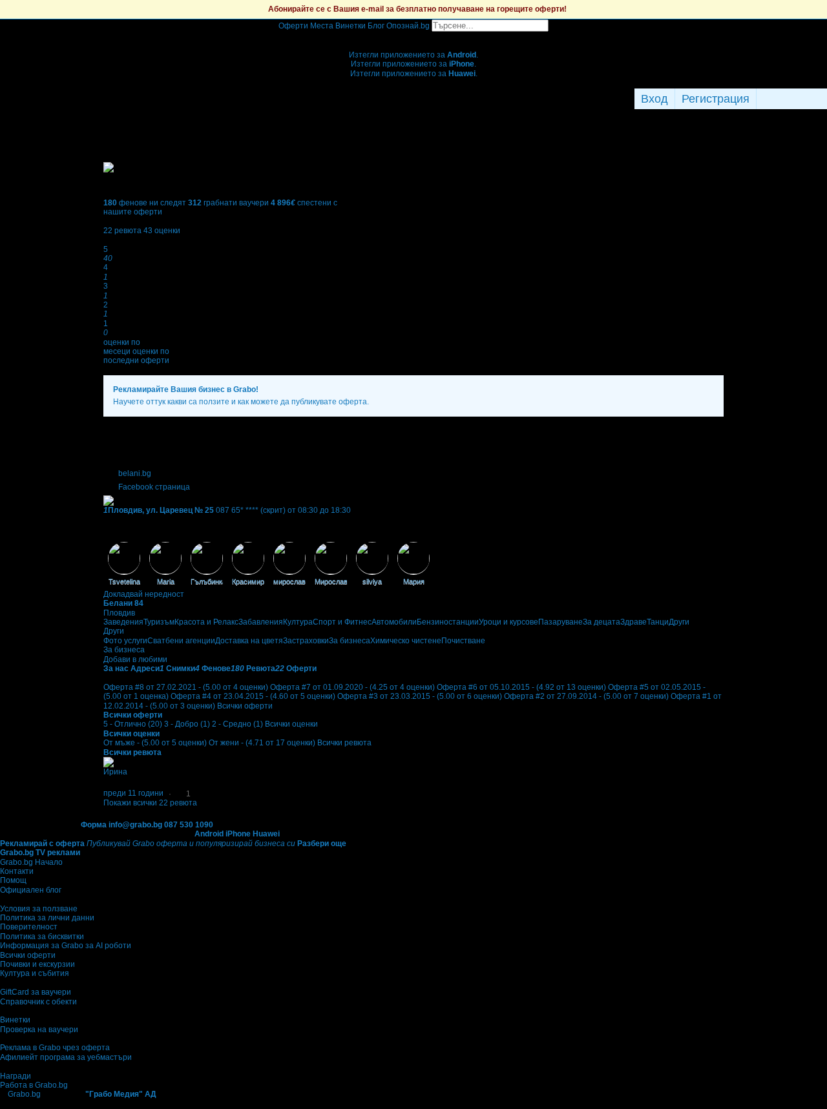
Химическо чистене (405, 640)
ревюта (122, 230)
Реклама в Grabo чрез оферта (55, 1047)
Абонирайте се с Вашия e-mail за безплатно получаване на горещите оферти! (417, 9)
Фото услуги (125, 640)
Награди (15, 1076)
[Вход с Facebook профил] (789, 98)
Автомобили (394, 622)
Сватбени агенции (181, 640)
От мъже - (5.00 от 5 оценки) (155, 742)
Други (679, 622)
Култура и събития (34, 973)
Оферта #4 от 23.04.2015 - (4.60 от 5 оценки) (253, 696)
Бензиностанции (448, 622)
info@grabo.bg (135, 824)
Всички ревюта (344, 742)
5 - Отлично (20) (132, 724)
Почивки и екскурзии (37, 964)
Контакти (17, 871)
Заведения (123, 622)
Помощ (13, 880)
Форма (94, 824)
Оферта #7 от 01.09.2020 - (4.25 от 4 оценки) (352, 687)
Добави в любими (135, 659)
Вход (654, 98)
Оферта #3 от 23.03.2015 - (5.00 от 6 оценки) (419, 696)
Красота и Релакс (206, 622)
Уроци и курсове (508, 622)
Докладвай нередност (143, 594)
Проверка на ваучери (39, 1029)
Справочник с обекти (38, 1001)
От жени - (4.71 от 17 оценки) (262, 742)
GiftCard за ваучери (35, 992)
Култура (298, 622)
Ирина (115, 771)
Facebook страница (154, 487)
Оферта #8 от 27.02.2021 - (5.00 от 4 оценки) (185, 687)
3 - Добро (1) (187, 724)
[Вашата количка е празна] (414, 36)
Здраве (633, 622)
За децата (601, 622)
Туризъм (158, 622)
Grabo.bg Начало (31, 862)
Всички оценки (291, 724)
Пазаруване (560, 622)
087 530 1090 (188, 824)
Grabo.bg (24, 1094)
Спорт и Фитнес (342, 622)
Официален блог (30, 890)
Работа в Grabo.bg (34, 1085)
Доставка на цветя (249, 640)
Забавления (260, 622)
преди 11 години (133, 793)
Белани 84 (123, 603)
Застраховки (306, 640)
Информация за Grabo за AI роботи (65, 945)
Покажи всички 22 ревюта (150, 802)
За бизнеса (349, 640)
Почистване (463, 640)
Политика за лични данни (47, 917)
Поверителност (29, 926)
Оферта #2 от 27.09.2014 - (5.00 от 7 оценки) (586, 696)
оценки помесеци (121, 347)
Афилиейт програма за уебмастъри (66, 1057)
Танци (658, 622)
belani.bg (134, 473)
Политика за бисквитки (42, 936)
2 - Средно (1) (237, 724)
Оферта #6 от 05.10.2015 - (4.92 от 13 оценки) (521, 687)
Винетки (15, 1019)
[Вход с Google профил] (824, 98)
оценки (161, 230)
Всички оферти (245, 705)
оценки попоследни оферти (136, 356)
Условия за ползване (39, 908)
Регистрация (715, 98)
